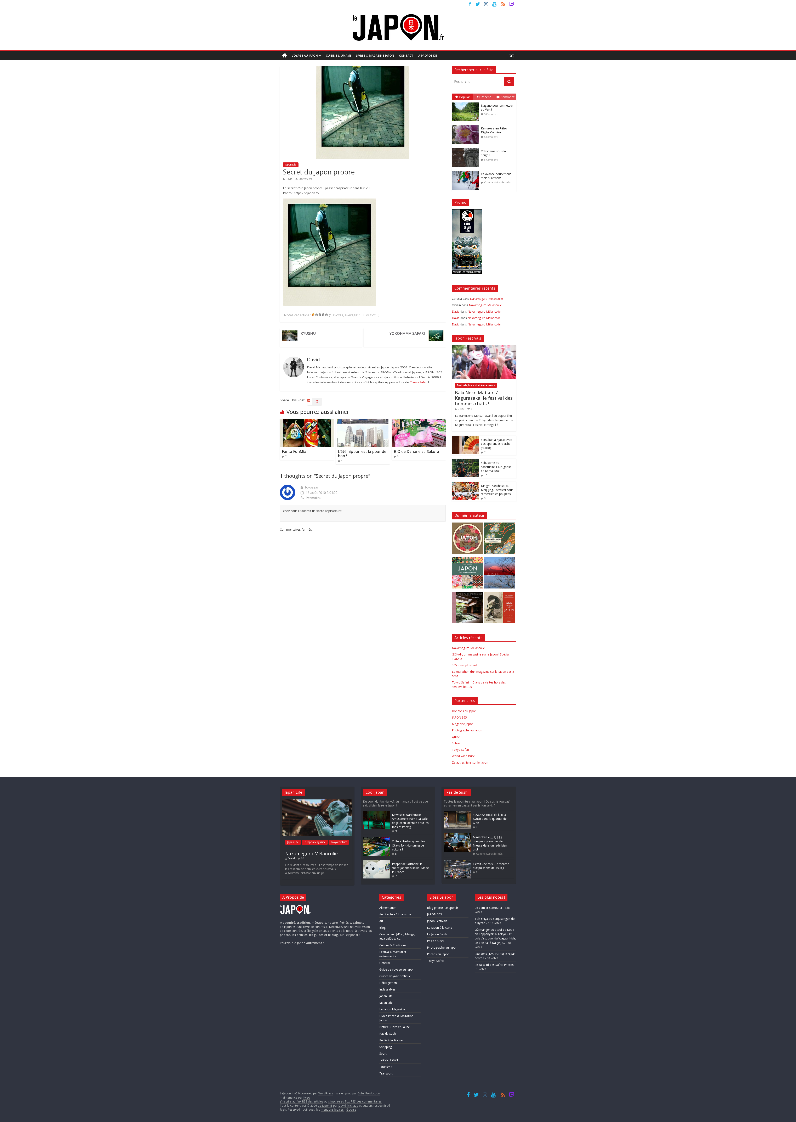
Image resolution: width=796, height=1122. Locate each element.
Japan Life (290, 164)
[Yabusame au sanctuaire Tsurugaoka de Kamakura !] (465, 461)
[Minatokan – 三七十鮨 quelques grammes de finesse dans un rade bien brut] (457, 835)
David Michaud (348, 1105)
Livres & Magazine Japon (375, 55)
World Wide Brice (463, 756)
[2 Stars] (316, 314)
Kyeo (306, 1097)
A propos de (427, 55)
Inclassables (387, 989)
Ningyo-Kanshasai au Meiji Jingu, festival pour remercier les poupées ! (497, 490)
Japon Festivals (437, 921)
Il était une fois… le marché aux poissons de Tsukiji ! (491, 866)
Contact (406, 55)
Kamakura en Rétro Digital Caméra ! (494, 130)
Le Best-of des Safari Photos (494, 965)
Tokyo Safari (418, 382)
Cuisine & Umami (338, 55)
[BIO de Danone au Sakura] (419, 421)
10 (485, 475)
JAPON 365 (459, 717)
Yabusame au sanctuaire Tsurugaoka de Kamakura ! (496, 467)
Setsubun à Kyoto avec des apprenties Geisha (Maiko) (496, 444)
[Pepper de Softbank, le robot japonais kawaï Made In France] (376, 862)
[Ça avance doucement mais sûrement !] (466, 171)
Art (381, 921)
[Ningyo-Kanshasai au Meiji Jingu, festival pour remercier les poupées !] (465, 484)
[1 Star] (313, 314)
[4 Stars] (323, 314)
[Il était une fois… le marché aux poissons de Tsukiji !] (457, 862)
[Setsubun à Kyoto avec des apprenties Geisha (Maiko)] (465, 438)
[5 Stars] (326, 314)
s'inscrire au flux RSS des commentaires (355, 1101)
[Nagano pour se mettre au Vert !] (466, 103)
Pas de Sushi (387, 1034)
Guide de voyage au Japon (396, 969)
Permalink (314, 498)
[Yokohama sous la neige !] (466, 148)
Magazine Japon (462, 724)
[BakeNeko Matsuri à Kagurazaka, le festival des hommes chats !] (484, 348)
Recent (486, 97)
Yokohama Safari (407, 333)
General (384, 963)
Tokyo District (339, 842)
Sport (383, 1053)
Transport (386, 1073)
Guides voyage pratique (395, 976)
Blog (382, 928)
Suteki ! (456, 743)
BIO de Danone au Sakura (416, 451)
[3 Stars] (320, 314)
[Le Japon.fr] (284, 55)
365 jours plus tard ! (465, 665)
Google (351, 1109)
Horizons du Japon (464, 711)
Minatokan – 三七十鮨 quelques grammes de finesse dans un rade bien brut (490, 843)
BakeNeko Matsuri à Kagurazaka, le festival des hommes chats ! (484, 398)
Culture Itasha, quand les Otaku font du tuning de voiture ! (408, 845)
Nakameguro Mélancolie (486, 299)
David (289, 179)
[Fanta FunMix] (307, 421)
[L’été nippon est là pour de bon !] (363, 421)
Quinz (456, 737)
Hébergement (388, 983)
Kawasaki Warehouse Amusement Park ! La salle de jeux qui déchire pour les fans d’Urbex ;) (410, 821)
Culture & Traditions (392, 945)
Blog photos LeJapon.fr (442, 908)
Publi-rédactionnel (391, 1040)
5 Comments (491, 114)
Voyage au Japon (305, 55)
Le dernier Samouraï (488, 908)
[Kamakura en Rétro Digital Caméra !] (466, 125)
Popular (464, 97)
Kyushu (308, 333)
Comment (507, 97)
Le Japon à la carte (439, 928)
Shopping (385, 1047)
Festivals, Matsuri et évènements (476, 385)
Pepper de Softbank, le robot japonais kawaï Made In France (410, 868)
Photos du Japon (438, 954)
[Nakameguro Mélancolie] (317, 801)
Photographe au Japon (467, 730)
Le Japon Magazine (315, 842)
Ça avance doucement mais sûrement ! (496, 176)
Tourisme (385, 1067)
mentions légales (332, 1109)
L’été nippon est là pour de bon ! (362, 453)
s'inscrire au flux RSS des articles (301, 1101)
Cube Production (369, 1093)
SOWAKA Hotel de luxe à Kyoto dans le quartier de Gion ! (490, 819)
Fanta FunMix (294, 451)
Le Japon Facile (437, 934)
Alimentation (387, 908)
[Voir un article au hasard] (511, 55)
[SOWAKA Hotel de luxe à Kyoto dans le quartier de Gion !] (457, 813)
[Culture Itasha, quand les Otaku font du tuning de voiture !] (376, 839)
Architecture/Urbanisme (395, 914)
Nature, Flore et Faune (394, 1027)
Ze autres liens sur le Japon (470, 762)
